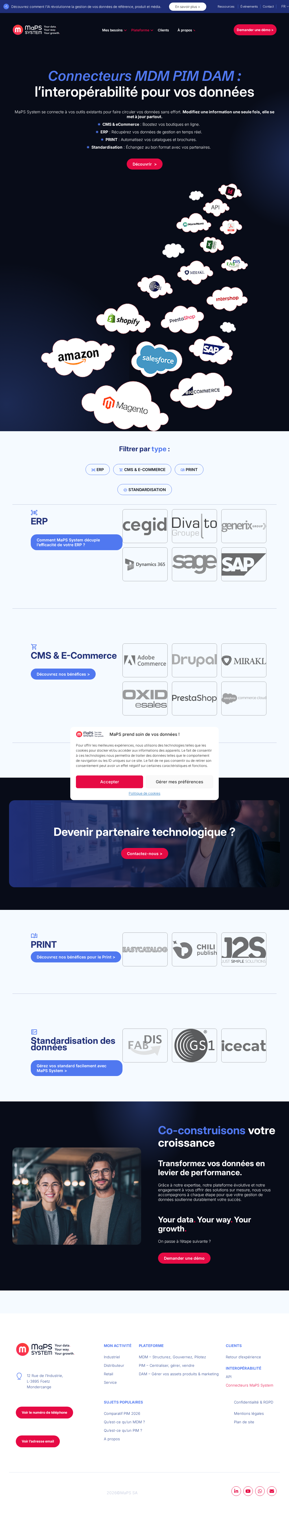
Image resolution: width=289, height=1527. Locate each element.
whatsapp (259, 1491)
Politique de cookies (144, 793)
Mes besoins (112, 30)
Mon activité (118, 1345)
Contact (268, 6)
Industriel (112, 1357)
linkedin (236, 1491)
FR (283, 6)
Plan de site (244, 1422)
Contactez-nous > (144, 853)
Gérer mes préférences (179, 781)
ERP (99, 469)
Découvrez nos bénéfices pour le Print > (76, 957)
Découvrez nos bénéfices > (63, 674)
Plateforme (140, 30)
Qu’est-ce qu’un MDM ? (124, 1422)
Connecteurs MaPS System (249, 1385)
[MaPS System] (36, 30)
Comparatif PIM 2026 (122, 1413)
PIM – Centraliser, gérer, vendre (166, 1365)
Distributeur (114, 1365)
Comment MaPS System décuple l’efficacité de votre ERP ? (68, 542)
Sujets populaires (123, 1402)
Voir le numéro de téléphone (44, 1412)
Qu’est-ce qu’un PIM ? (123, 1430)
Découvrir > (145, 164)
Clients (163, 30)
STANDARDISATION (146, 489)
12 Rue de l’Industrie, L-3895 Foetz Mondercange (45, 1381)
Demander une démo (184, 1258)
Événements (249, 6)
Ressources (226, 6)
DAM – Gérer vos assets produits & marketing (179, 1374)
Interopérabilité (243, 1368)
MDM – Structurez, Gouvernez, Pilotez (172, 1357)
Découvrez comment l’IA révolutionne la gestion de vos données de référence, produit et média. (86, 7)
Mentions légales (249, 1413)
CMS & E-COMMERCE (144, 469)
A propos (112, 1439)
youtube (248, 1491)
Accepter (109, 781)
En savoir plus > (187, 7)
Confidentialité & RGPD (253, 1402)
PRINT (191, 469)
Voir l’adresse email (38, 1441)
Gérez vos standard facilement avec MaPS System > (71, 1068)
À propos (185, 30)
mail (271, 1491)
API (228, 1376)
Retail (108, 1374)
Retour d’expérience (243, 1357)
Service (110, 1382)
